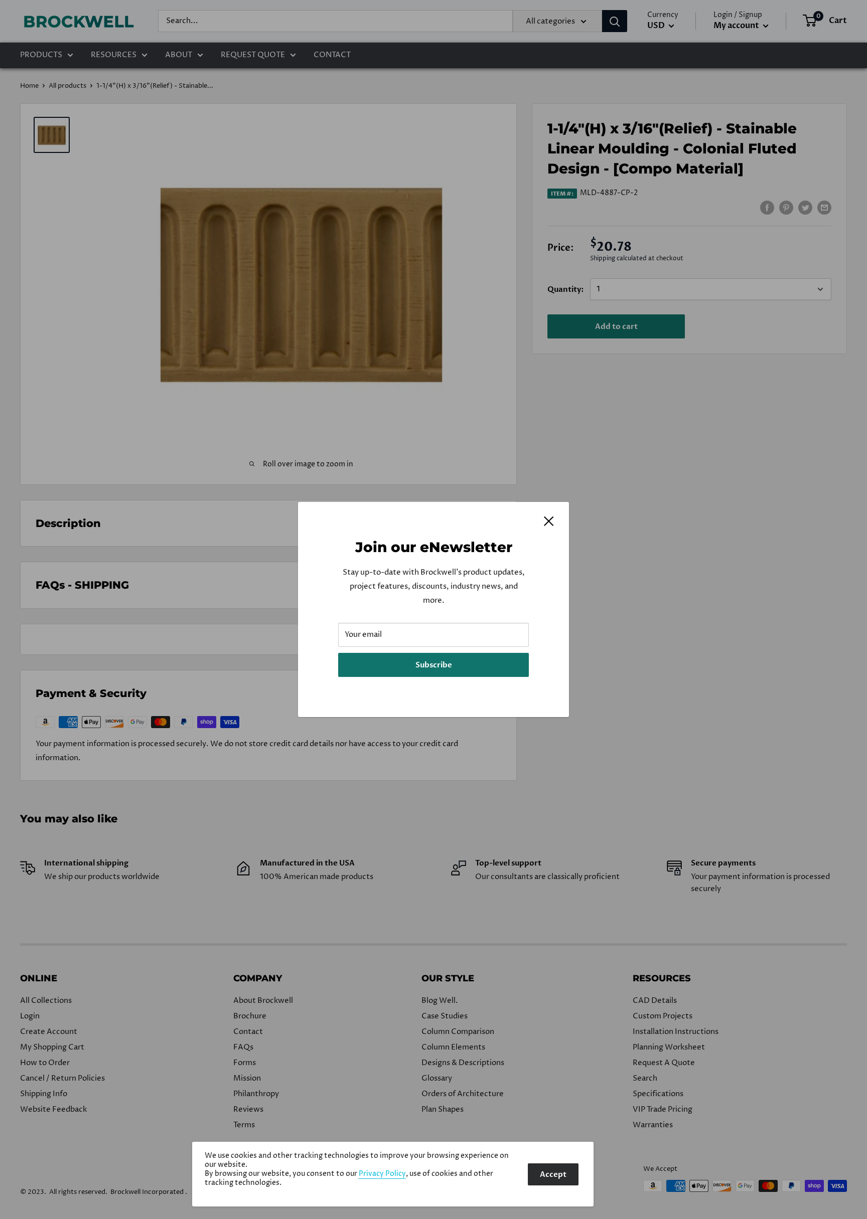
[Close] (549, 521)
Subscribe (433, 665)
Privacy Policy (382, 1174)
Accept (553, 1174)
